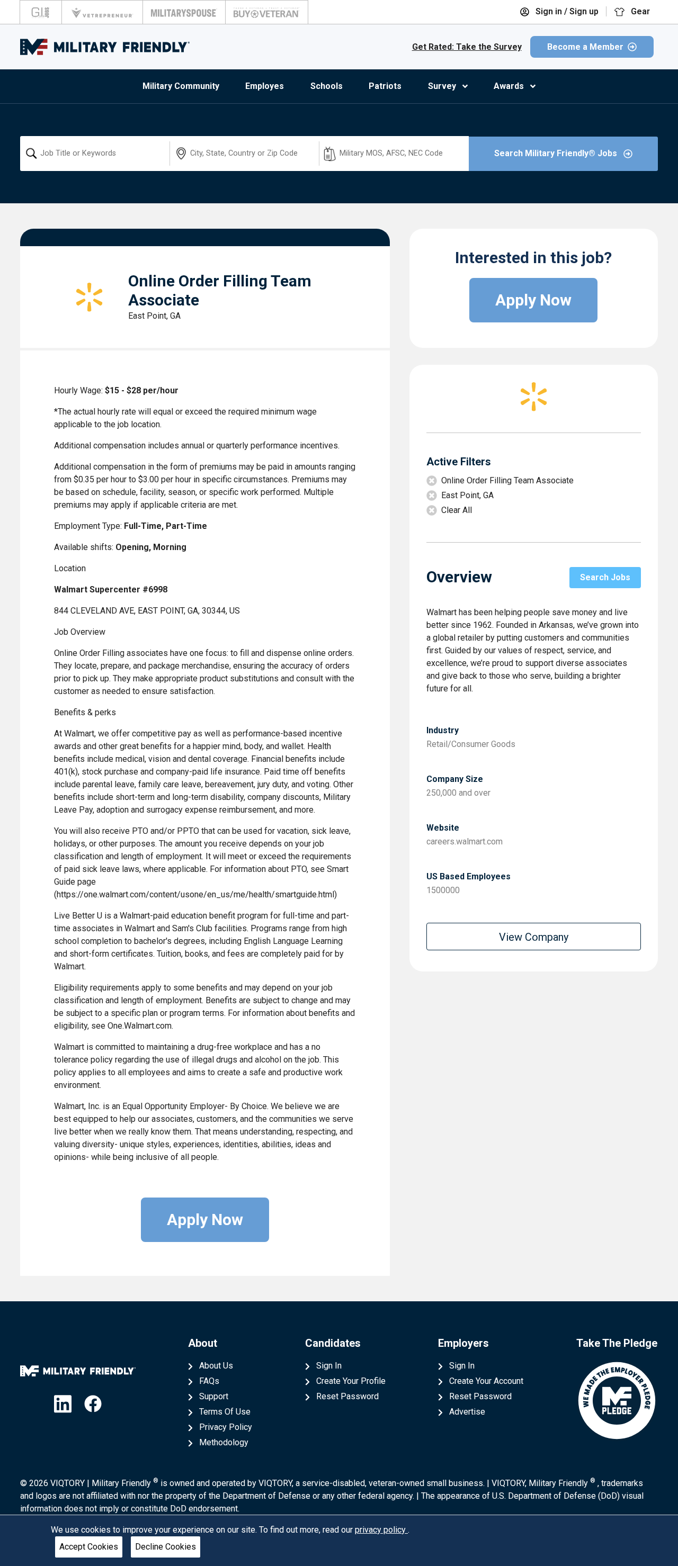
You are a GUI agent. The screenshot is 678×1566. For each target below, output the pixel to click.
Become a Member (585, 47)
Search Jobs (605, 577)
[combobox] (94, 153)
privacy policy (381, 1530)
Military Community (180, 86)
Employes (264, 86)
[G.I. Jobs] (40, 12)
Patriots (385, 86)
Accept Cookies (88, 1547)
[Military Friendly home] (105, 46)
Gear (639, 11)
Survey (442, 86)
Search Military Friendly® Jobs (556, 153)
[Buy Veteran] (267, 12)
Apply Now (205, 1219)
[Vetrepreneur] (102, 12)
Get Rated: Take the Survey (467, 47)
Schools (326, 86)
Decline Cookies (165, 1547)
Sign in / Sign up (566, 11)
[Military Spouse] (184, 12)
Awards (509, 86)
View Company (533, 937)
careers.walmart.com (464, 841)
